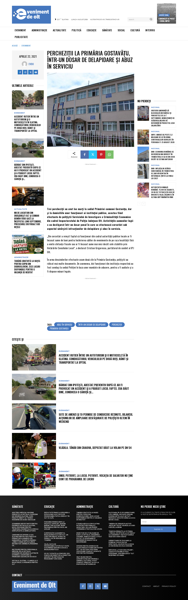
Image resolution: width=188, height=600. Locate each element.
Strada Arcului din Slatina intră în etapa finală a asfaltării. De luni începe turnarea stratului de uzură (89, 526)
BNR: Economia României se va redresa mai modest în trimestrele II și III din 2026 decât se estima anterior (163, 155)
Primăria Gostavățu (59, 328)
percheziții (117, 324)
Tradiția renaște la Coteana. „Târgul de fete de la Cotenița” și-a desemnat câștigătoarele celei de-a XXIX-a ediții (122, 534)
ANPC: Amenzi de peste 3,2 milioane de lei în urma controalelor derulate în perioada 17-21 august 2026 (163, 138)
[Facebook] (20, 72)
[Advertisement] (90, 185)
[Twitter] (30, 72)
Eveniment (26, 45)
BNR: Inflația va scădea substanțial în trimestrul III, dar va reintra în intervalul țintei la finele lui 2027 (162, 173)
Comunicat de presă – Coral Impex (166, 19)
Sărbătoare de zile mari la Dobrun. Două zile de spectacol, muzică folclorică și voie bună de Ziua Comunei (121, 543)
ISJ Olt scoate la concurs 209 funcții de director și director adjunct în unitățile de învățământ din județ (57, 556)
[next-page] (143, 204)
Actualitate (20, 209)
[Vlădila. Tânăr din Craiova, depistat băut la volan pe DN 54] (34, 446)
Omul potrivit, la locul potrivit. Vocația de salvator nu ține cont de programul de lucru (96, 477)
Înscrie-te (158, 529)
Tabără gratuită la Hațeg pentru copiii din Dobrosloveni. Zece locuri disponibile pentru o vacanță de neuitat (27, 266)
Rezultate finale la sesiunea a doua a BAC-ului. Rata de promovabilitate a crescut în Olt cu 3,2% (57, 515)
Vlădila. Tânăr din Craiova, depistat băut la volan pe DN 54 (95, 448)
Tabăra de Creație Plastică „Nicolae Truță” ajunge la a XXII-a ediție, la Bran (122, 525)
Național (155, 107)
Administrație (21, 257)
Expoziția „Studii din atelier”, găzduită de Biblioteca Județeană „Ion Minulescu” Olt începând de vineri (121, 552)
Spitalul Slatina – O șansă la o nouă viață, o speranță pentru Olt (25, 562)
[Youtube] (35, 72)
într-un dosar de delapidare (92, 324)
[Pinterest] (101, 154)
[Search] (151, 19)
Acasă (15, 45)
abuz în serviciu (64, 324)
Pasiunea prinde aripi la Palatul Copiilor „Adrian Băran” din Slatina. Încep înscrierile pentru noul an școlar (55, 525)
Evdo (31, 64)
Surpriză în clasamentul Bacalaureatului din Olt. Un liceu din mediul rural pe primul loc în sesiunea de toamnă (56, 536)
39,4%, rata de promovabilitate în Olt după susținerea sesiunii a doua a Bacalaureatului (56, 546)
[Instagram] (25, 72)
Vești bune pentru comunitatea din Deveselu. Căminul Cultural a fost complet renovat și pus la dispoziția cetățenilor (87, 560)
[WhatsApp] (109, 154)
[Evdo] (25, 64)
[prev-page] (139, 204)
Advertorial (164, 15)
